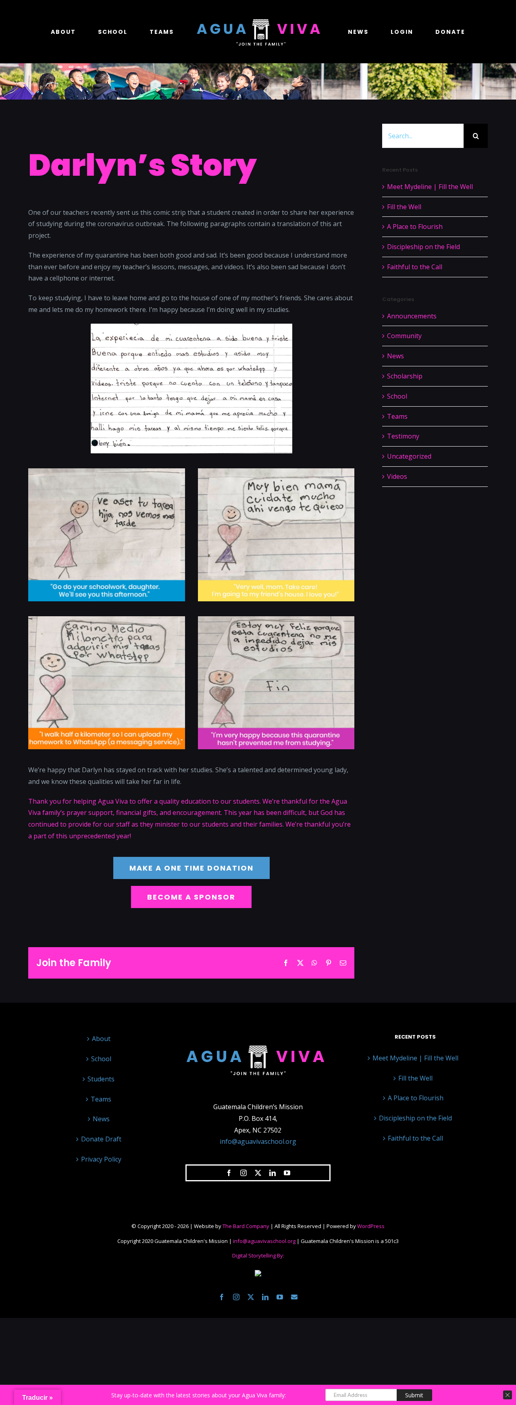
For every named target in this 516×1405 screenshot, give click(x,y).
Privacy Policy (101, 1159)
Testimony (403, 436)
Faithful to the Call (414, 266)
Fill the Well (404, 206)
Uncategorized (409, 456)
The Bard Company (246, 1226)
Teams (397, 416)
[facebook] (229, 1173)
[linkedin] (272, 1173)
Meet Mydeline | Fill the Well (430, 186)
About (101, 1038)
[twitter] (258, 1173)
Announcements (412, 316)
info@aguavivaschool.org (258, 1141)
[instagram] (243, 1173)
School (397, 396)
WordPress (371, 1226)
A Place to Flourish (415, 226)
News (395, 355)
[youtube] (287, 1173)
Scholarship (404, 376)
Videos (397, 476)
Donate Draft (101, 1139)
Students (100, 1079)
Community (404, 335)
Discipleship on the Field (423, 246)
